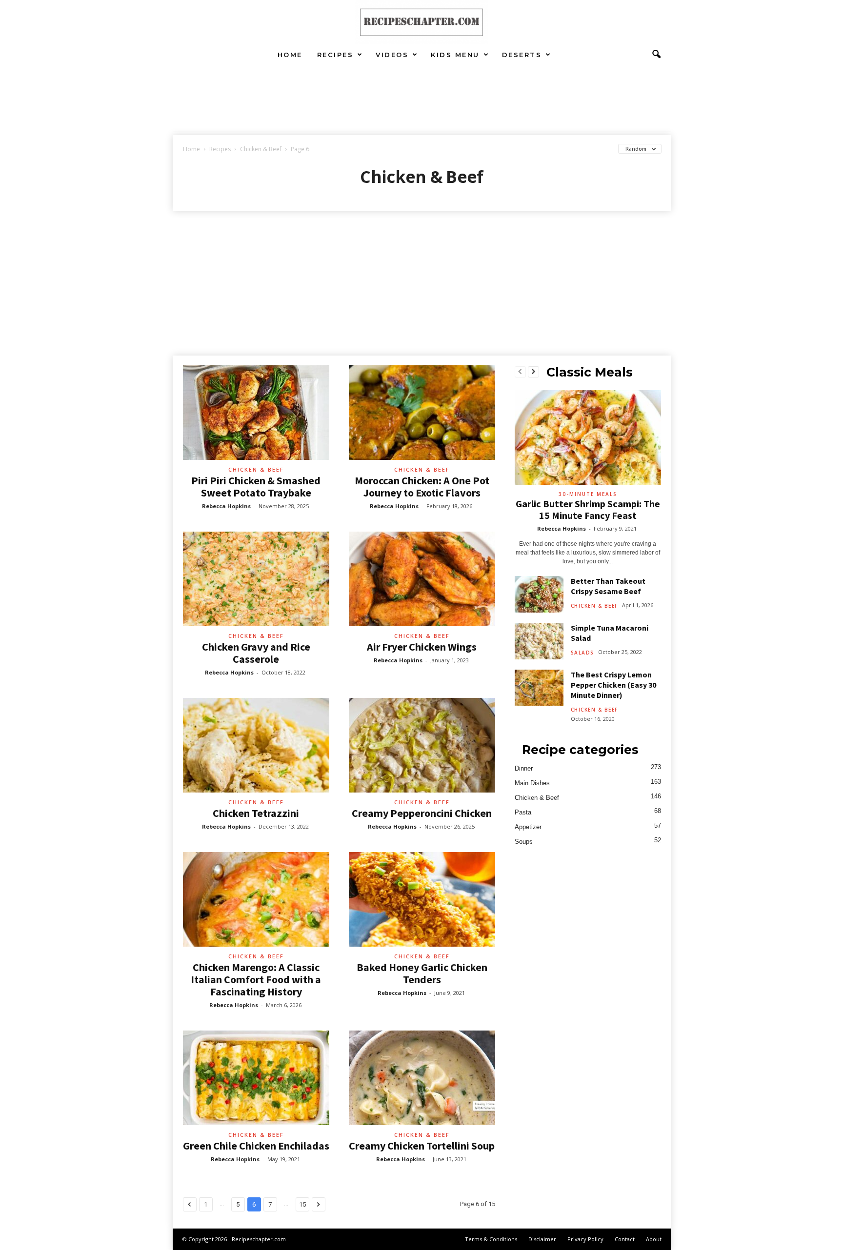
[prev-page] (520, 372)
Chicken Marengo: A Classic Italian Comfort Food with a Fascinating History (256, 979)
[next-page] (533, 372)
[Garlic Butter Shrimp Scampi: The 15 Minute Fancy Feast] (588, 437)
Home (290, 55)
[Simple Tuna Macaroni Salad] (539, 641)
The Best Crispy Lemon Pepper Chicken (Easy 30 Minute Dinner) (613, 685)
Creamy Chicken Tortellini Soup (422, 1145)
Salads (582, 652)
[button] (656, 54)
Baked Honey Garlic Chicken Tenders (422, 973)
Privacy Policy (585, 1239)
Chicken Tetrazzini (256, 813)
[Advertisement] (421, 284)
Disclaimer (542, 1239)
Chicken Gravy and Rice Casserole (256, 653)
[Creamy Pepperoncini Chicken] (422, 745)
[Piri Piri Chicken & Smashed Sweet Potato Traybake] (256, 412)
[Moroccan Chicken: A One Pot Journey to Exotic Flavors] (422, 412)
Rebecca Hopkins (226, 506)
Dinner (524, 768)
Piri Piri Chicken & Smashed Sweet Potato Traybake (256, 486)
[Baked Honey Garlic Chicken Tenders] (422, 899)
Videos (392, 55)
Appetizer (528, 827)
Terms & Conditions (491, 1239)
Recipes (335, 55)
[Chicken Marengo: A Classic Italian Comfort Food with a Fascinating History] (256, 899)
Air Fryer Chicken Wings (422, 647)
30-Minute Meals (588, 494)
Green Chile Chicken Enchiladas (256, 1145)
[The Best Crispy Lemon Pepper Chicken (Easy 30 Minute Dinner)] (539, 688)
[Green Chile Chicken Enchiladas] (256, 1078)
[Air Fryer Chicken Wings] (422, 579)
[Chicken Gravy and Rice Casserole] (256, 579)
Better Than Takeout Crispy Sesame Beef (608, 586)
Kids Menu (455, 55)
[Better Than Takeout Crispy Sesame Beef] (539, 594)
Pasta (523, 812)
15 (302, 1204)
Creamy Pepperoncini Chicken (422, 813)
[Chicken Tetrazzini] (256, 745)
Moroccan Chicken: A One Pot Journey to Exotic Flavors (422, 486)
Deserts (522, 55)
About (654, 1239)
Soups (524, 841)
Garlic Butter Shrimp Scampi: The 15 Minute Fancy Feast (588, 509)
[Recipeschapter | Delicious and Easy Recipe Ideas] (421, 22)
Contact (625, 1239)
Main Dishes (532, 783)
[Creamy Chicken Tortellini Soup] (422, 1078)
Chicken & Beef (260, 149)
